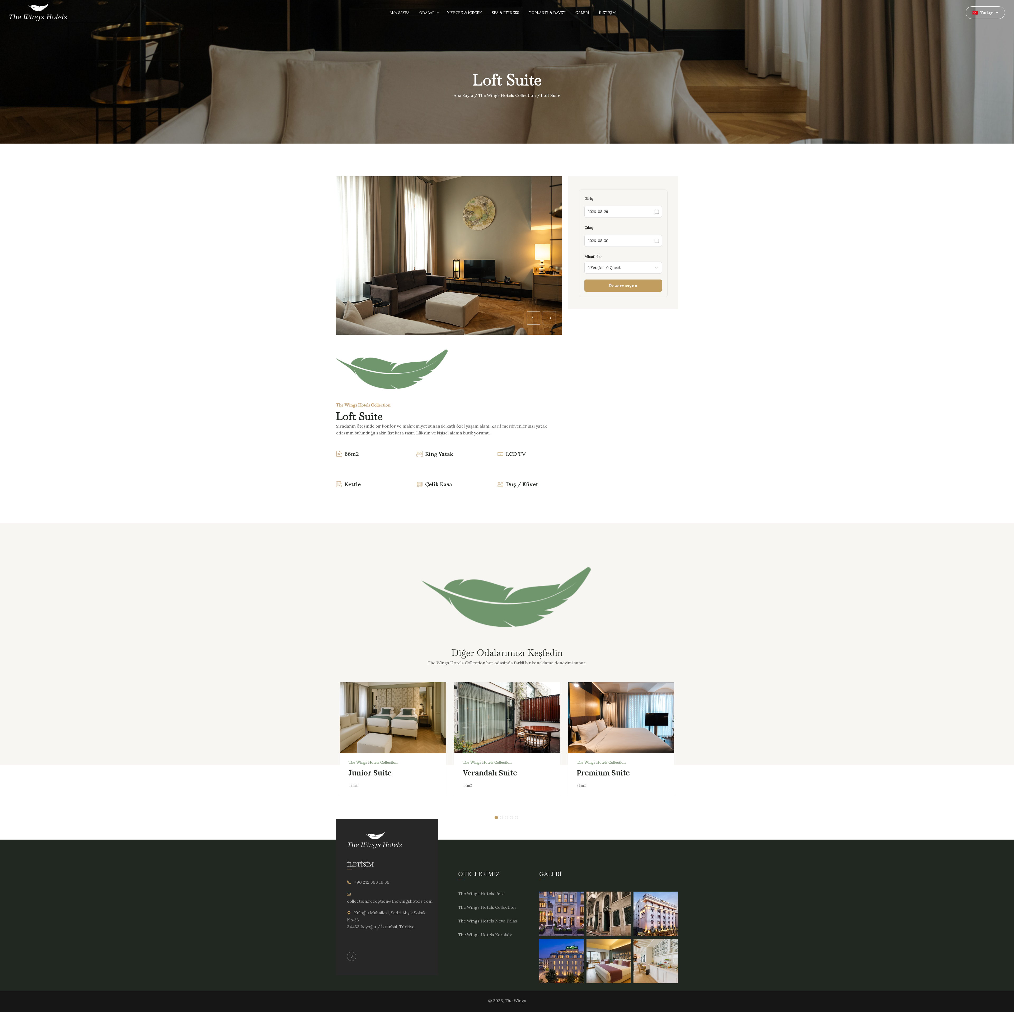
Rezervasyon (623, 285)
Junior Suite (370, 773)
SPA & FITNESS (505, 12)
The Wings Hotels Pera (481, 893)
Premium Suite (603, 773)
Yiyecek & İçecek (464, 12)
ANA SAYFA (399, 12)
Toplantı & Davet (547, 12)
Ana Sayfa (463, 95)
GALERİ (582, 12)
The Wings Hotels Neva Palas (487, 921)
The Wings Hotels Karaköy (485, 934)
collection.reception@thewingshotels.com (390, 901)
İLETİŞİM (607, 12)
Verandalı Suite (490, 773)
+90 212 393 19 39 (371, 882)
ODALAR (427, 12)
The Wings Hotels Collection (507, 95)
